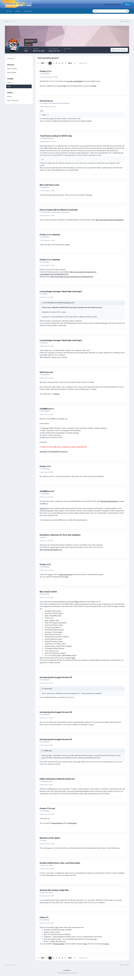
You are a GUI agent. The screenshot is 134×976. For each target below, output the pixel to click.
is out (50, 574)
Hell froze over (46, 372)
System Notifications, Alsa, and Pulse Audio (60, 863)
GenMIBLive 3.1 (47, 409)
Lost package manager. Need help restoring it (61, 291)
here (64, 86)
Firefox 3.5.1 (45, 466)
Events (9, 96)
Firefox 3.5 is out (47, 808)
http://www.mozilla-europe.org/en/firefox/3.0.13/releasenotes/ (72, 276)
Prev (42, 63)
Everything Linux (47, 781)
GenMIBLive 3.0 (47, 491)
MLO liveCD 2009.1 (48, 592)
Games (43, 537)
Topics (9, 82)
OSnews (56, 394)
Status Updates (117, 11)
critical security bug (65, 574)
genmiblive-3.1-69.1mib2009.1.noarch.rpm (54, 451)
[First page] (38, 63)
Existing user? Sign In (112, 4)
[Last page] (74, 63)
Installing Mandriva (47, 138)
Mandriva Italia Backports (109, 501)
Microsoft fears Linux (49, 185)
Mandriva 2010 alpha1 (50, 838)
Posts (9, 86)
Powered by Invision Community (67, 973)
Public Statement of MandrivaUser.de (57, 779)
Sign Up (127, 4)
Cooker (43, 840)
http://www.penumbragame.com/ (51, 550)
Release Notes (57, 823)
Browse (9, 11)
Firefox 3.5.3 (45, 71)
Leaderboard (28, 11)
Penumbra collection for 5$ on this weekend (60, 535)
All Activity (10, 58)
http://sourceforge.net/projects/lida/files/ (110, 220)
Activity (17, 11)
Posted (49, 77)
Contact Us (67, 970)
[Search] (126, 11)
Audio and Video (47, 865)
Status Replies (11, 72)
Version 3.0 (43, 508)
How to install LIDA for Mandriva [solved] (58, 210)
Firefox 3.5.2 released (50, 235)
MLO (76, 602)
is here (106, 944)
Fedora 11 (44, 917)
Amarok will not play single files (54, 890)
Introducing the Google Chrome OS (56, 677)
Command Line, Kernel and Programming (55, 103)
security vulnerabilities (75, 81)
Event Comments (12, 100)
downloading (72, 823)
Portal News (45, 74)
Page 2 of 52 (83, 63)
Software (44, 294)
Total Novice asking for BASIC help (56, 136)
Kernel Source (46, 101)
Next (70, 63)
